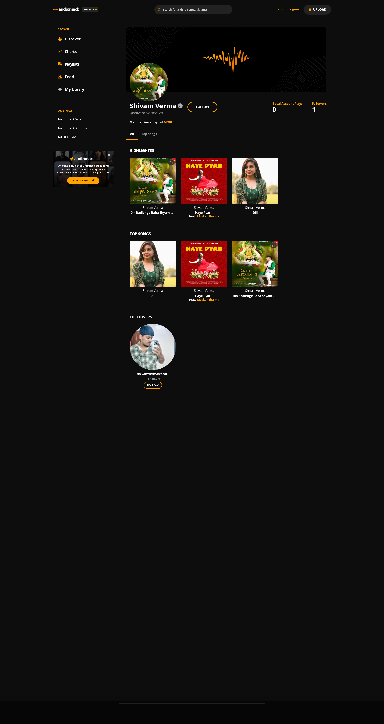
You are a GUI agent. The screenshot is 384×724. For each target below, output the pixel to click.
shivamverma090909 (152, 374)
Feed (69, 76)
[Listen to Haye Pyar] (204, 181)
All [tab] (132, 134)
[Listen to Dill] (255, 181)
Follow (202, 107)
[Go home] (66, 9)
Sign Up (282, 9)
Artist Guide (67, 137)
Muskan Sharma (208, 216)
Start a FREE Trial (83, 180)
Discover (72, 38)
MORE (168, 122)
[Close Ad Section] (109, 155)
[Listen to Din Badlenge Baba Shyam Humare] (153, 181)
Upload (320, 9)
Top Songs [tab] (149, 134)
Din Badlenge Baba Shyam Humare (152, 213)
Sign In (294, 9)
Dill (255, 213)
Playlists (72, 64)
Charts (71, 51)
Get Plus (90, 9)
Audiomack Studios (72, 128)
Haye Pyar (202, 213)
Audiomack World (71, 119)
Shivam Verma (153, 208)
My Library (74, 89)
